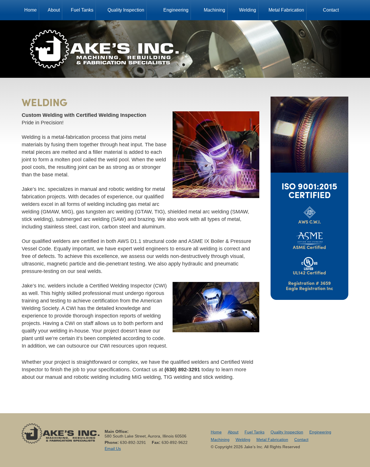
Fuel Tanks (82, 10)
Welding (247, 10)
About (54, 10)
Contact (331, 10)
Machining (214, 10)
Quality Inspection (126, 10)
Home (30, 10)
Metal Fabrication (286, 10)
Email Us (113, 448)
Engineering (175, 10)
